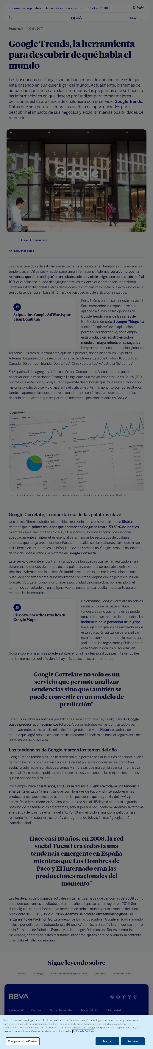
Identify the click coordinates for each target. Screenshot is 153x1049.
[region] (76, 1032)
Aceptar (107, 1041)
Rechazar (132, 1041)
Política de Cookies (83, 1031)
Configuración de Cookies (23, 1041)
